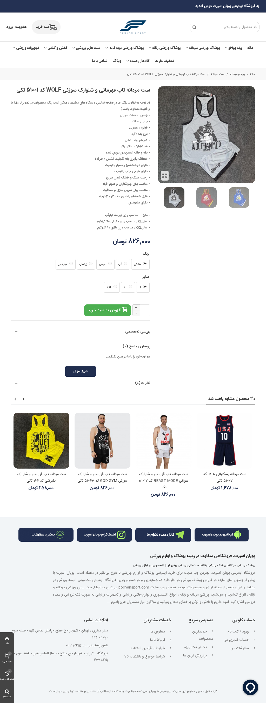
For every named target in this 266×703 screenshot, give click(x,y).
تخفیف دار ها (164, 61)
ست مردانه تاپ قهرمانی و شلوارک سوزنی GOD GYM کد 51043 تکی (102, 477)
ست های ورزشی (88, 48)
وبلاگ (116, 61)
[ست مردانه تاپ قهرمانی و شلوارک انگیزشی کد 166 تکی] (41, 441)
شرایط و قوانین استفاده (148, 648)
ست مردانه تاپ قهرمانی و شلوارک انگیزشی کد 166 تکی (41, 477)
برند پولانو (235, 48)
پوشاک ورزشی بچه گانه (126, 48)
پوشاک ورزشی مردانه (204, 48)
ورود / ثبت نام (239, 632)
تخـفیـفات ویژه (196, 647)
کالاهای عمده (139, 61)
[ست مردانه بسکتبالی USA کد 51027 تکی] (224, 441)
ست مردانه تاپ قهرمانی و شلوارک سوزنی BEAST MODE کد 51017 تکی (163, 480)
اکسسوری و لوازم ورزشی (148, 565)
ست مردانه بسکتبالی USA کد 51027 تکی (224, 477)
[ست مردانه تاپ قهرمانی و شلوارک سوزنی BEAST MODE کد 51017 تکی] (163, 441)
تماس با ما (99, 61)
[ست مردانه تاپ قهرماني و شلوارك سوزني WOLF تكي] (165, 176)
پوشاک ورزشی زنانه (166, 48)
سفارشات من (240, 648)
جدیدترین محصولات (202, 635)
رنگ (145, 254)
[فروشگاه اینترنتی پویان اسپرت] (133, 27)
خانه (250, 48)
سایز (145, 277)
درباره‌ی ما (158, 632)
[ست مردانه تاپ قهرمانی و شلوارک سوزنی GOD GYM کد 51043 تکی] (102, 441)
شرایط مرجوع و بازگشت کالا (145, 657)
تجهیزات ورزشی (27, 48)
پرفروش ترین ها (195, 656)
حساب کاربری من (236, 640)
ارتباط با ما (158, 640)
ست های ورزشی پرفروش (183, 565)
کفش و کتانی (57, 48)
